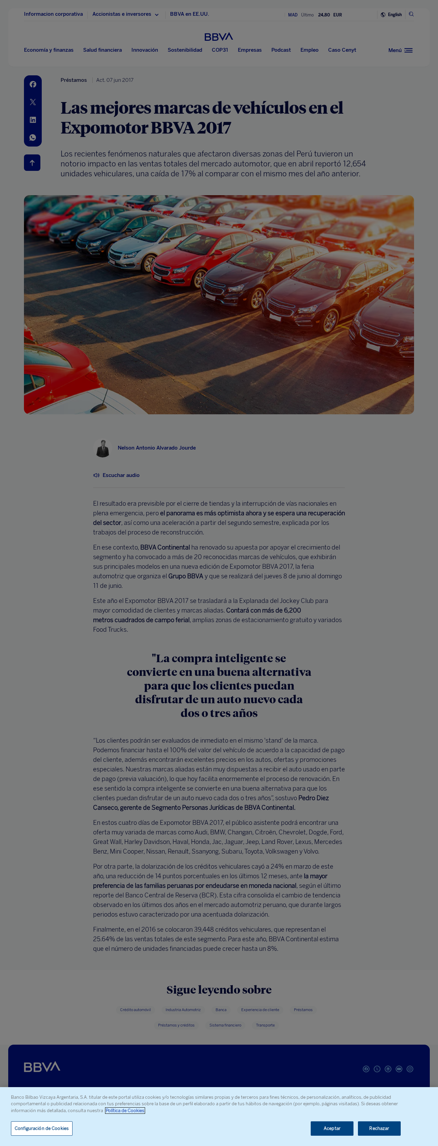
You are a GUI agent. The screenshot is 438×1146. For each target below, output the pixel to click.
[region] (219, 1116)
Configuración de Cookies (42, 1128)
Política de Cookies (125, 1110)
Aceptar (332, 1128)
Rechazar (379, 1128)
